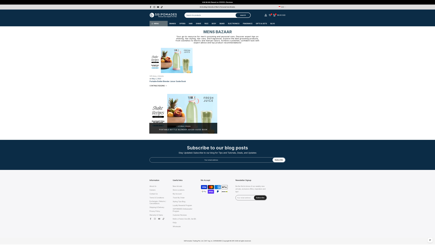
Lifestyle (160, 76)
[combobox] (210, 15)
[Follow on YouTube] (158, 7)
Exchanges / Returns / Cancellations (158, 202)
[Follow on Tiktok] (162, 7)
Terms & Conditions (157, 198)
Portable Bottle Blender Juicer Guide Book (168, 81)
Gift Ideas (153, 76)
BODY (214, 23)
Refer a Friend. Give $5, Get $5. (184, 219)
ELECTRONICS (233, 23)
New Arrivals (177, 186)
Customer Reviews (180, 215)
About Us (153, 186)
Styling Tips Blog (179, 201)
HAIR (190, 23)
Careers (153, 190)
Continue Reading (157, 86)
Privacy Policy (155, 211)
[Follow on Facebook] (151, 7)
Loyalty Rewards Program (182, 205)
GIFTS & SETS (261, 23)
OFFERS (182, 23)
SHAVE (198, 23)
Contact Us (154, 194)
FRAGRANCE (247, 23)
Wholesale (177, 226)
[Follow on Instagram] (154, 7)
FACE (206, 23)
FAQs (175, 223)
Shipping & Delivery (157, 207)
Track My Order (179, 198)
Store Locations (178, 190)
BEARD (222, 23)
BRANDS (172, 23)
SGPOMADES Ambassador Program (182, 210)
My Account (177, 194)
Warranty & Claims (156, 215)
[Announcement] (217, 2)
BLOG (272, 23)
